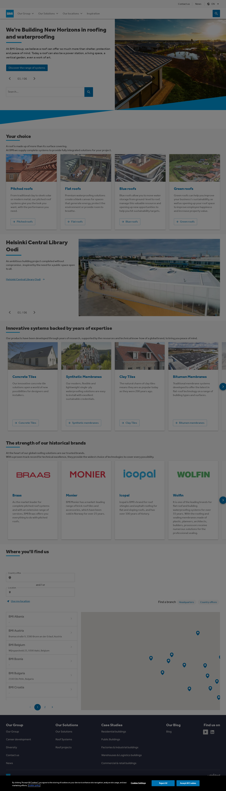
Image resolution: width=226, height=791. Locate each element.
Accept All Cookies (188, 783)
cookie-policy (34, 785)
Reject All (163, 783)
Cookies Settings (138, 783)
